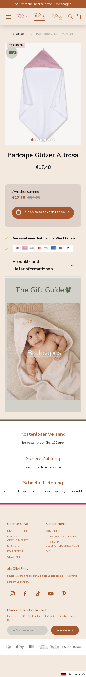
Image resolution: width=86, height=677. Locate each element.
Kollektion (15, 551)
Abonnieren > (65, 630)
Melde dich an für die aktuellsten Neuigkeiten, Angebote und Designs (40, 618)
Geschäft (13, 557)
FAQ (48, 551)
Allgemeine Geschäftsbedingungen (62, 544)
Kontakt (51, 531)
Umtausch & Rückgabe (61, 536)
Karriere (13, 546)
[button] (32, 139)
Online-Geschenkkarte (17, 538)
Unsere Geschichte (20, 531)
